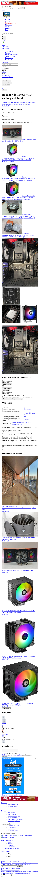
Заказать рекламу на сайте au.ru (12, 795)
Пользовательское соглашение (10, 861)
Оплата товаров (6, 851)
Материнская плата (18, 422)
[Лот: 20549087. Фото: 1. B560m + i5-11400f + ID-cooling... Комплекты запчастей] (20, 286)
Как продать (12, 814)
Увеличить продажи (14, 816)
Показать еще (7, 708)
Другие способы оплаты (11, 848)
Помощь (3, 811)
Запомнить (6, 68)
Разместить (5, 46)
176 (3, 725)
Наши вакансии (13, 804)
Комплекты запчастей (19, 104)
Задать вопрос (7, 384)
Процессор (27, 422)
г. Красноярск (6, 102)
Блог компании (12, 806)
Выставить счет (13, 830)
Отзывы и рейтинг (14, 821)
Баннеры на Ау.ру (13, 825)
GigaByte (26, 419)
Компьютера (27, 409)
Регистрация (5, 75)
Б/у (24, 407)
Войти (4, 72)
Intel (25, 416)
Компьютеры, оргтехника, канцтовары (23, 102)
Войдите (5, 755)
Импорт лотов (12, 817)
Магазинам (11, 829)
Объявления (12, 827)
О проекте (4, 803)
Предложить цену (17, 398)
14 (3, 736)
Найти (4, 37)
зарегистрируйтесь (16, 755)
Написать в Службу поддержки (10, 868)
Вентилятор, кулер (17, 424)
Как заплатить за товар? (15, 819)
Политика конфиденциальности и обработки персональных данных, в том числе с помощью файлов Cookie (19, 863)
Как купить (11, 812)
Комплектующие (7, 104)
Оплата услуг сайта (7, 840)
